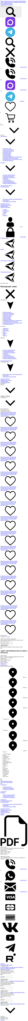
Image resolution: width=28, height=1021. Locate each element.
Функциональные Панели (6, 185)
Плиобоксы (5, 178)
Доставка (3, 963)
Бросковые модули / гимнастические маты (12, 159)
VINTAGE (5, 329)
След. (8, 636)
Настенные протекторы (8, 151)
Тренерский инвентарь (8, 160)
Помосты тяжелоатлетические (10, 183)
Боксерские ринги (7, 153)
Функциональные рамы (8, 176)
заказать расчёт (4, 416)
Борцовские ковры (7, 148)
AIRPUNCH (6, 328)
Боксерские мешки (7, 155)
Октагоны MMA (6, 154)
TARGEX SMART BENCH (9, 175)
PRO (4, 334)
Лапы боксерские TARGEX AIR (8, 414)
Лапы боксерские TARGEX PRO (8, 444)
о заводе (5, 209)
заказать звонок (4, 645)
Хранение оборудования (6, 205)
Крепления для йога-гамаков (9, 201)
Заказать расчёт (4, 1002)
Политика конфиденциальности (8, 968)
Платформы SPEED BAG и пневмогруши (12, 156)
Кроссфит (3, 162)
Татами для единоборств (8, 149)
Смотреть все (3, 791)
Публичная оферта (5, 967)
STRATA (5, 335)
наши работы (6, 210)
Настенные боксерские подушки (10, 158)
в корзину (3, 1019)
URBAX (5, 333)
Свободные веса (6, 179)
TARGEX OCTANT (5, 203)
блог (4, 214)
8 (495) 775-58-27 (4, 662)
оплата (4, 213)
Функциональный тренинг (9, 182)
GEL (4, 332)
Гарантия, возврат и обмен (6, 964)
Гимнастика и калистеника (9, 177)
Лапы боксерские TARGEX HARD (8, 429)
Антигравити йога (5, 186)
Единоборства (4, 136)
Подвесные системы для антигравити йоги (12, 199)
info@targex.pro (4, 665)
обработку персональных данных (17, 981)
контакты (5, 215)
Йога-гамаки (6, 200)
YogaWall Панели (4, 206)
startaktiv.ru (8, 969)
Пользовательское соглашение (16, 967)
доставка (5, 211)
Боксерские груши (7, 152)
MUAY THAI (6, 330)
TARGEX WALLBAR (5, 207)
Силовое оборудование (8, 181)
